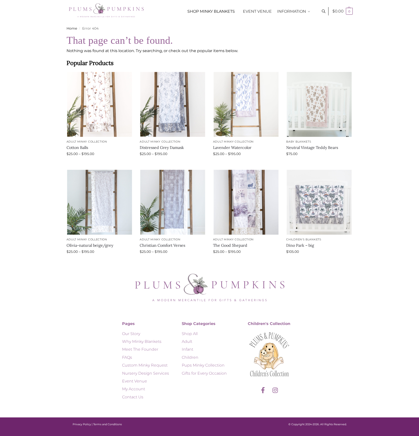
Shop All (190, 333)
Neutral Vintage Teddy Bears (312, 147)
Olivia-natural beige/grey (90, 245)
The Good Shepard (230, 245)
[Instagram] (275, 390)
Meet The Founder (140, 349)
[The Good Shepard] (246, 202)
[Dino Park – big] (319, 202)
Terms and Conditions (107, 424)
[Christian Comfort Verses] (172, 202)
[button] (342, 11)
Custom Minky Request (145, 365)
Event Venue (134, 381)
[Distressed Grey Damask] (172, 104)
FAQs (127, 357)
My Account (133, 389)
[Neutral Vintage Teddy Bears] (319, 104)
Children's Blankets (303, 239)
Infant (187, 349)
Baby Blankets (298, 141)
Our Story (131, 333)
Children (190, 357)
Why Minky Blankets (141, 341)
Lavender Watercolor (232, 147)
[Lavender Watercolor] (246, 104)
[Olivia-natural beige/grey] (99, 202)
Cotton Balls (77, 147)
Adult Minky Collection (87, 141)
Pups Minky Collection (203, 365)
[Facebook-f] (263, 390)
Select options (99, 164)
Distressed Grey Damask (162, 147)
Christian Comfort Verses (162, 245)
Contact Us (132, 397)
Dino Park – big (300, 245)
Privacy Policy (82, 424)
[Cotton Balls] (99, 104)
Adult (187, 341)
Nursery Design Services (145, 373)
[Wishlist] (125, 78)
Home (72, 28)
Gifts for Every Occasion (204, 373)
